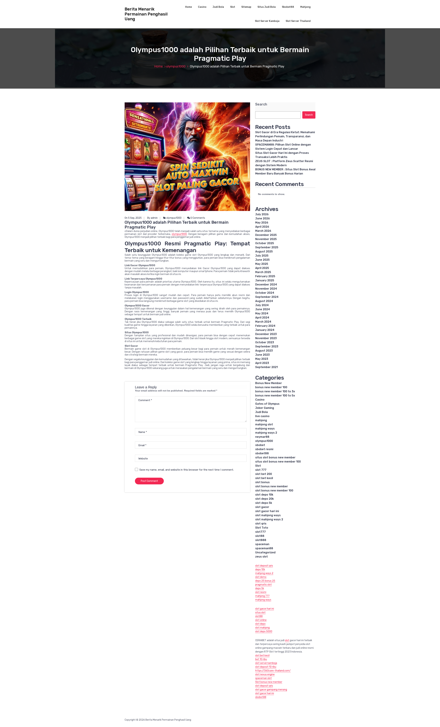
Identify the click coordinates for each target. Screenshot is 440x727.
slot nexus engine (265, 674)
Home (188, 7)
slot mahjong (262, 627)
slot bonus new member (271, 486)
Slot (232, 7)
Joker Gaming (264, 408)
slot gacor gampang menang (271, 689)
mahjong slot (264, 424)
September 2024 (266, 297)
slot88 (259, 536)
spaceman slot (263, 678)
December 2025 (266, 235)
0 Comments (197, 217)
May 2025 (261, 264)
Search (261, 104)
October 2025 (264, 243)
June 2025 (262, 259)
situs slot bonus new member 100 (278, 461)
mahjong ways (265, 428)
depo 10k (260, 569)
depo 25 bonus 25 (265, 580)
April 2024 (262, 317)
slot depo (260, 623)
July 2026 (262, 214)
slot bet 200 (263, 474)
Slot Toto (261, 527)
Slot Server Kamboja (267, 21)
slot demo (260, 577)
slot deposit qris (264, 565)
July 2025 (261, 255)
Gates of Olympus (267, 403)
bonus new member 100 (271, 387)
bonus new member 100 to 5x (275, 395)
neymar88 (262, 436)
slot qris (260, 523)
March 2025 (263, 272)
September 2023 (266, 346)
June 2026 (262, 218)
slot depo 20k (264, 498)
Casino (202, 7)
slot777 (260, 531)
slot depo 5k (263, 503)
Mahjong (305, 7)
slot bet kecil (264, 478)
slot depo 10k (264, 494)
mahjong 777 (262, 596)
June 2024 (262, 309)
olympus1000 (175, 66)
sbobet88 (262, 453)
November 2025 (266, 239)
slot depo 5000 (263, 631)
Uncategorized (265, 552)
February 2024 (265, 325)
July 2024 (262, 305)
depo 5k (259, 588)
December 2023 (266, 334)
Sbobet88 (288, 7)
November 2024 (266, 288)
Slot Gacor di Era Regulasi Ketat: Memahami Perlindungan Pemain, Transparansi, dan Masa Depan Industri (285, 136)
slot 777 (260, 469)
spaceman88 (264, 548)
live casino (262, 416)
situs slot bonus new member (275, 457)
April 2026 (262, 226)
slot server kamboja (266, 663)
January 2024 (264, 330)
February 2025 (265, 276)
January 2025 (264, 280)
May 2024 (261, 313)
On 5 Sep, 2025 (133, 217)
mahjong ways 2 (266, 432)
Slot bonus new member (268, 682)
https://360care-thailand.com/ (273, 670)
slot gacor (262, 507)
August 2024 (264, 301)
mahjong (261, 420)
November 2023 (266, 338)
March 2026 (263, 230)
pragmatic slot (263, 584)
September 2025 (266, 247)
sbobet (260, 445)
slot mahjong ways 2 (269, 519)
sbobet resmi (264, 449)
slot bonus (262, 482)
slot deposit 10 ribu (265, 666)
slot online (261, 620)
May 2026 (261, 222)
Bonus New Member (268, 383)
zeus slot (261, 556)
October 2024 (264, 292)
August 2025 (264, 251)
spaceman (262, 544)
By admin (152, 217)
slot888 (260, 540)
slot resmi (260, 592)
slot (287, 640)
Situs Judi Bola (266, 7)
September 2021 (266, 367)
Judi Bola (218, 7)
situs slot (260, 612)
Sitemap (246, 7)
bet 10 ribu (261, 659)
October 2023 (264, 342)
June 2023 (262, 354)
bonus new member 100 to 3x (275, 391)
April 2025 (262, 268)
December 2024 (266, 284)
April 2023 (262, 363)
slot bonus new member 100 (274, 490)
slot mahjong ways (268, 515)
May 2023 (261, 358)
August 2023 (264, 350)
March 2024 (263, 321)
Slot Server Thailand (298, 21)
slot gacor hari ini (267, 511)
